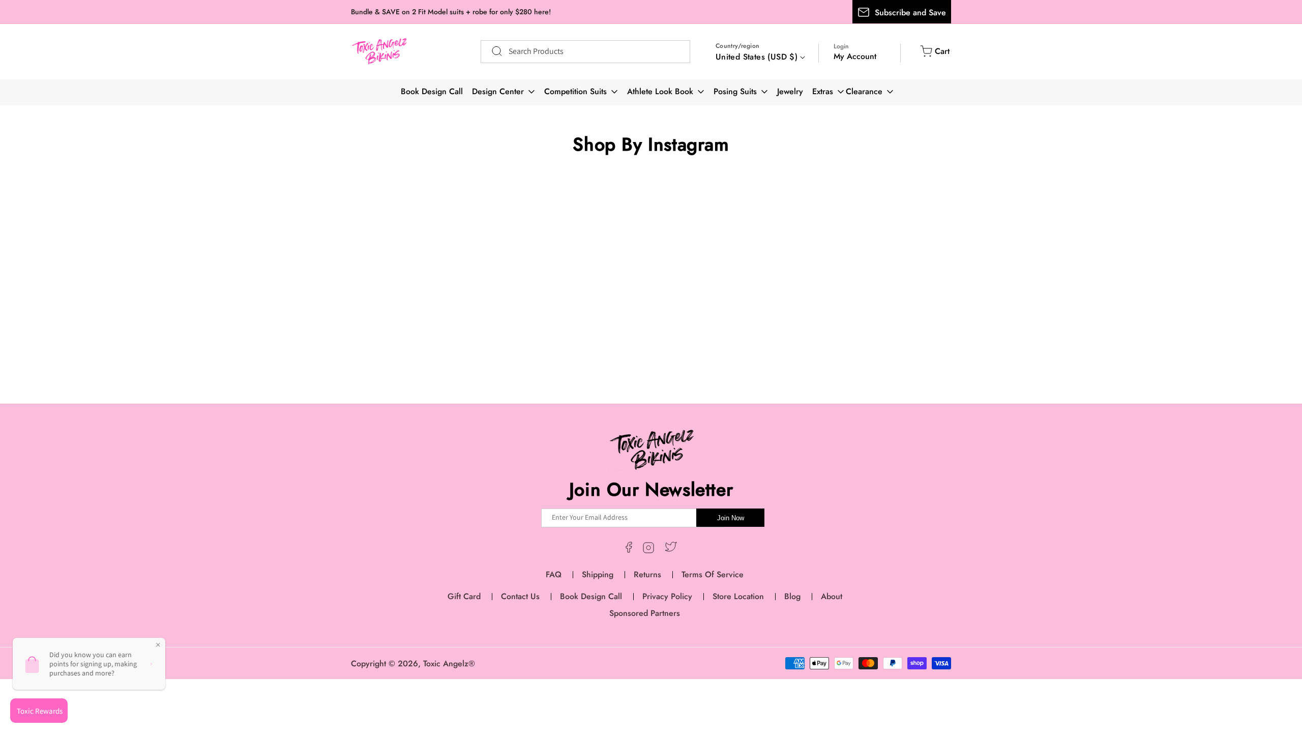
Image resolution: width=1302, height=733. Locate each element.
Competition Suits (575, 91)
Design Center (498, 91)
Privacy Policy (667, 596)
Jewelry (790, 91)
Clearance (864, 91)
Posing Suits (735, 91)
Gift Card (464, 596)
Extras (822, 91)
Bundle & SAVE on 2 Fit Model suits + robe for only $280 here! (451, 12)
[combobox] (585, 51)
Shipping (597, 574)
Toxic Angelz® (449, 663)
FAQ (553, 574)
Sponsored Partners (644, 613)
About (831, 596)
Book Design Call (432, 91)
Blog (792, 596)
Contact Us (520, 596)
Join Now (730, 518)
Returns (647, 574)
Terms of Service (713, 574)
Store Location (738, 596)
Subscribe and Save (910, 12)
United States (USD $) (756, 57)
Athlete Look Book (660, 91)
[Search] (492, 51)
